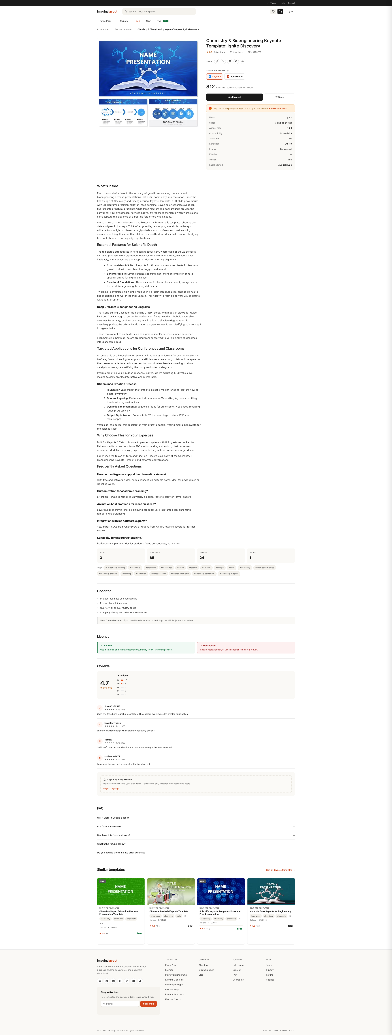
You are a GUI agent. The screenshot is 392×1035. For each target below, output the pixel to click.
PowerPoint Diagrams (176, 974)
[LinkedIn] (113, 981)
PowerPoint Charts (174, 994)
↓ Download (121, 940)
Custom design (206, 970)
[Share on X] (223, 61)
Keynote (124, 21)
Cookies (270, 979)
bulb (179, 916)
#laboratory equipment (204, 574)
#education (141, 574)
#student (206, 568)
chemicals (131, 919)
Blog (201, 974)
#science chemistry (180, 574)
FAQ (235, 974)
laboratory (105, 919)
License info (239, 979)
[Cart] (280, 11)
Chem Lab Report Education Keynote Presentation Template (118, 912)
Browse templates (278, 108)
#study (180, 568)
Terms (269, 965)
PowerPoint (105, 21)
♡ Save (279, 97)
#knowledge (166, 568)
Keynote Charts (173, 999)
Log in (290, 11)
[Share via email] (242, 61)
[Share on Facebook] (236, 61)
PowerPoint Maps (174, 984)
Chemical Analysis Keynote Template (168, 911)
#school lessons (158, 574)
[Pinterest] (120, 981)
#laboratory (245, 568)
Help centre (238, 965)
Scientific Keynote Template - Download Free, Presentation (220, 912)
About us (203, 965)
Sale (138, 21)
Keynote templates (123, 29)
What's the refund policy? (111, 843)
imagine (107, 11)
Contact (291, 3)
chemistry (118, 919)
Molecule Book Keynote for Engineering (270, 911)
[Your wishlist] (273, 11)
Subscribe (148, 1003)
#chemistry (135, 568)
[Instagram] (127, 981)
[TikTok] (140, 981)
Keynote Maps (172, 989)
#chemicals (151, 568)
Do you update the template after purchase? (122, 852)
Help (283, 3)
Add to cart (234, 97)
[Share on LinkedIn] (229, 61)
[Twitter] (100, 981)
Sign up (115, 788)
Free (162, 21)
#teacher (193, 568)
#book (231, 568)
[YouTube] (133, 981)
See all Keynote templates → (280, 870)
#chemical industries (264, 568)
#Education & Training (115, 568)
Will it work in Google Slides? (113, 817)
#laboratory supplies (229, 574)
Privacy (270, 970)
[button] (148, 83)
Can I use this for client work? (113, 835)
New (148, 21)
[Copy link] (216, 61)
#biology (220, 568)
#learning (127, 574)
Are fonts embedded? (109, 826)
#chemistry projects (108, 574)
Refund (269, 974)
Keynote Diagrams (174, 979)
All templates (103, 29)
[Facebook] (106, 981)
